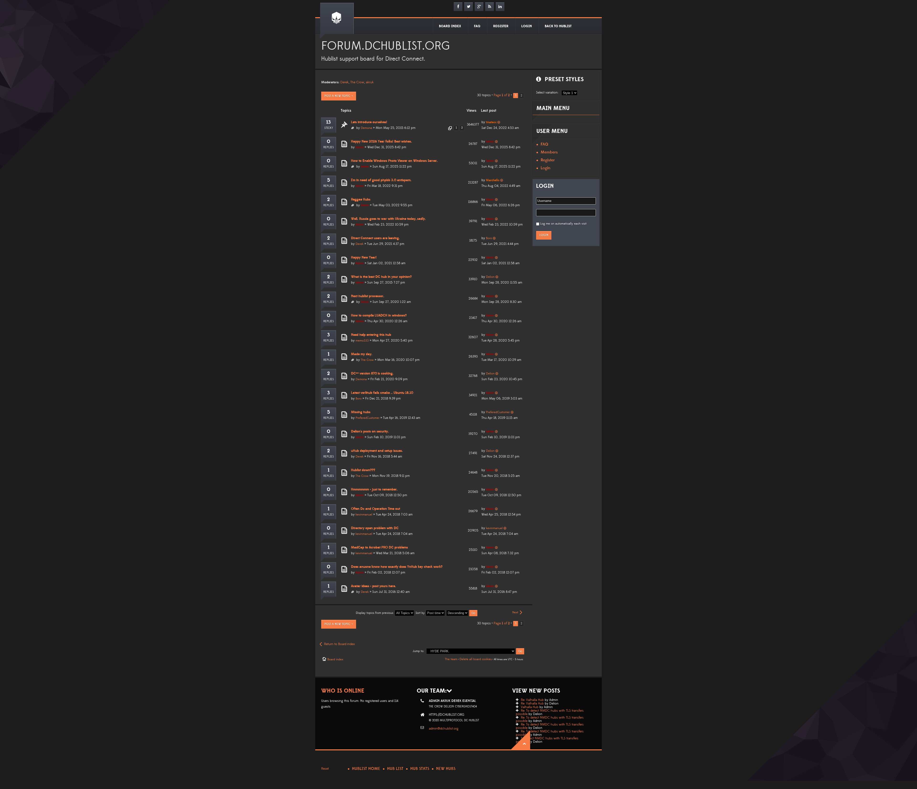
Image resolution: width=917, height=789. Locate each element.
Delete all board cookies (475, 659)
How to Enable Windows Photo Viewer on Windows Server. (394, 161)
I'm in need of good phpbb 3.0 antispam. (381, 180)
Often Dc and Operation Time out (375, 509)
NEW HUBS (445, 768)
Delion (490, 277)
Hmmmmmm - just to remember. (374, 489)
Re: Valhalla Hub (532, 700)
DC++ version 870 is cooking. (372, 373)
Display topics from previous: (375, 613)
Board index (335, 659)
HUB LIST (395, 768)
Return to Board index (339, 644)
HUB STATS (419, 768)
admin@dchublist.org (443, 728)
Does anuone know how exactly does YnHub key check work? (397, 567)
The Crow (357, 82)
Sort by (421, 613)
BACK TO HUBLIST (558, 26)
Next (515, 612)
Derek (344, 82)
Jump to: (418, 651)
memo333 (362, 340)
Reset (325, 769)
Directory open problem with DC (375, 528)
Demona (366, 128)
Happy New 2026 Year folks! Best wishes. (381, 141)
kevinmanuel (364, 514)
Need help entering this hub (371, 335)
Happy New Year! (364, 257)
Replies (328, 147)
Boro (489, 238)
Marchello (492, 180)
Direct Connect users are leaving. (375, 238)
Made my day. (361, 354)
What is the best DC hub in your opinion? (381, 277)
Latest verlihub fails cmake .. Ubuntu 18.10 (382, 393)
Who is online (342, 690)
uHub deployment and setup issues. (377, 451)
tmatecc (491, 122)
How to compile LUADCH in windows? (379, 315)
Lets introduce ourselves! (369, 122)
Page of (502, 95)
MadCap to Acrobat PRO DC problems (379, 547)
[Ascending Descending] (462, 613)
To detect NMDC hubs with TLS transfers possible (547, 740)
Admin (360, 147)
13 (328, 122)
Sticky (328, 128)
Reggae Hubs (360, 199)
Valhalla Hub (529, 707)
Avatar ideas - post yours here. (373, 586)
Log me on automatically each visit (563, 224)
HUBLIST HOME (366, 768)
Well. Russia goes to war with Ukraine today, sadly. (388, 219)
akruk (370, 82)
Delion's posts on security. (370, 431)
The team (451, 659)
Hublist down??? (363, 470)
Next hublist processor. (367, 296)
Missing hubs (360, 412)
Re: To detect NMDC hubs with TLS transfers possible (550, 712)
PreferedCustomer (367, 418)
